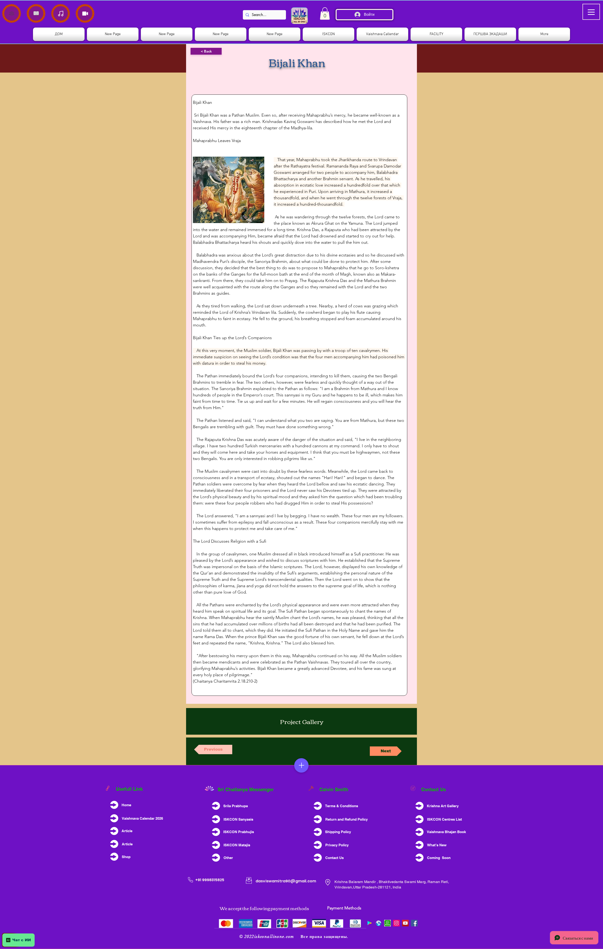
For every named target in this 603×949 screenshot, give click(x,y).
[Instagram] (396, 923)
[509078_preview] (378, 923)
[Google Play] (369, 923)
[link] (325, 13)
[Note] (11, 13)
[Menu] (301, 765)
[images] (387, 923)
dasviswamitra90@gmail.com (286, 881)
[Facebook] (414, 923)
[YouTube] (405, 923)
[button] (328, 34)
